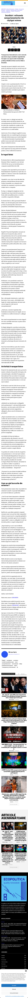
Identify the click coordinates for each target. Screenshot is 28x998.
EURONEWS (15, 597)
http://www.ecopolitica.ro (14, 654)
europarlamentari (6, 663)
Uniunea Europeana (5, 12)
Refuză (14, 989)
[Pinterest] (15, 50)
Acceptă (14, 985)
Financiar (8, 10)
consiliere (15, 660)
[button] (26, 971)
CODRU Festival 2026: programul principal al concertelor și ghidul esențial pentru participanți (14, 771)
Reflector (17, 11)
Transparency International (8, 667)
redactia (11, 725)
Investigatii (19, 10)
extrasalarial (15, 663)
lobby (20, 663)
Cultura (3, 943)
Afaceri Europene (10, 9)
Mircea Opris (15, 23)
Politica (12, 11)
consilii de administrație (8, 662)
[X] (12, 50)
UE (17, 667)
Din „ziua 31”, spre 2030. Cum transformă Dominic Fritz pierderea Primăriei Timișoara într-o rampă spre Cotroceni (14, 696)
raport (15, 665)
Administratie (4, 936)
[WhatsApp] (18, 50)
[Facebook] (9, 50)
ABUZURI (3, 9)
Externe (3, 10)
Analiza (16, 9)
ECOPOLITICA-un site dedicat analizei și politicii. (14, 996)
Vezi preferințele (14, 993)
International (13, 10)
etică (16, 662)
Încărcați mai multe (13, 804)
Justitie (3, 11)
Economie (21, 9)
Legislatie (8, 11)
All (18, 673)
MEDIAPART (15, 605)
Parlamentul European (7, 665)
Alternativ (3, 929)
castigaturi (9, 660)
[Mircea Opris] (4, 654)
